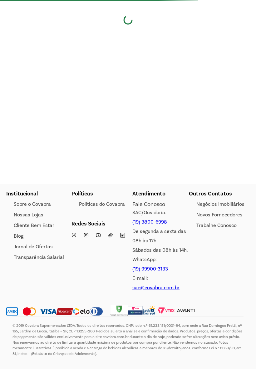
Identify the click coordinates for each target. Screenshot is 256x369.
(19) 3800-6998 (149, 222)
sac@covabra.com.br (156, 288)
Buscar (13, 37)
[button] (208, 37)
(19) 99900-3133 (150, 269)
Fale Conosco (148, 204)
